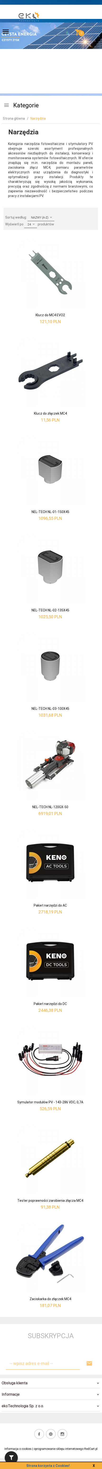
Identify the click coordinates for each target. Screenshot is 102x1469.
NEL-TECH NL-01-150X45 (50, 512)
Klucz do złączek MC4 (50, 413)
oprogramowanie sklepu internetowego (58, 1449)
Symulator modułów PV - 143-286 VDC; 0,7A (50, 1102)
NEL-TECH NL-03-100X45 (50, 708)
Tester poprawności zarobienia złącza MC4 (50, 1200)
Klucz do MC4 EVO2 (50, 315)
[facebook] (39, 1434)
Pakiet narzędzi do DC (50, 1004)
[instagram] (62, 1434)
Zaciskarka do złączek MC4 (50, 1299)
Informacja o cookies (18, 1449)
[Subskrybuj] (89, 1364)
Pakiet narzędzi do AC (50, 905)
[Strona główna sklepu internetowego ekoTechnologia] (29, 33)
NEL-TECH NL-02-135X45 (50, 610)
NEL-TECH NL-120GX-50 (50, 807)
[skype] (51, 1434)
